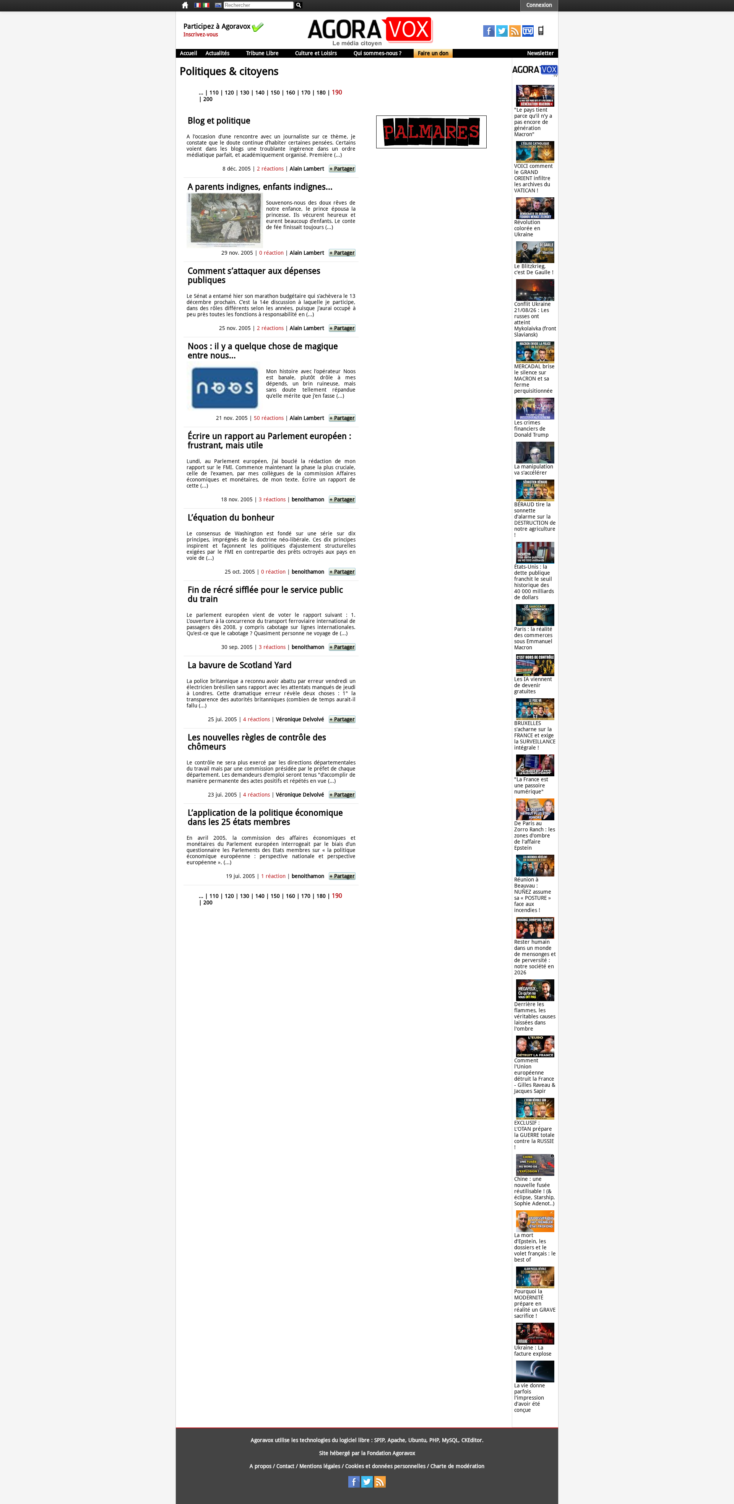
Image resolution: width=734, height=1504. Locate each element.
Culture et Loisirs (316, 53)
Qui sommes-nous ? (377, 53)
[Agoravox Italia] (206, 5)
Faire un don (433, 53)
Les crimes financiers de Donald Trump (531, 428)
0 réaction (271, 253)
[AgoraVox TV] (528, 35)
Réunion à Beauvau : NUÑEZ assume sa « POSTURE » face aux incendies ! (532, 894)
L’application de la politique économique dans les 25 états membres (265, 817)
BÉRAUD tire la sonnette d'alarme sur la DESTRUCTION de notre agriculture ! (535, 519)
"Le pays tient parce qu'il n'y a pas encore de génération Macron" (533, 122)
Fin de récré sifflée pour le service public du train (265, 594)
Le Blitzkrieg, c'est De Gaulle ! (534, 269)
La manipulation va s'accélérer (533, 469)
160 (290, 92)
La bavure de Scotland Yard (240, 665)
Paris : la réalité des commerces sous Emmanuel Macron (533, 638)
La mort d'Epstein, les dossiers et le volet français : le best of (535, 1247)
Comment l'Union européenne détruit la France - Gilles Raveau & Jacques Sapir (534, 1075)
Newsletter (540, 53)
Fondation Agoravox (391, 1453)
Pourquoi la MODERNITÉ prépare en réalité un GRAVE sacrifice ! (534, 1303)
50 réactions (269, 418)
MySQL (450, 1440)
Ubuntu (417, 1440)
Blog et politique (219, 120)
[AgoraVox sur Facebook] (489, 35)
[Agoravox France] (197, 5)
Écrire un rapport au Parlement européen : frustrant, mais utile (269, 440)
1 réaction (273, 876)
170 (305, 92)
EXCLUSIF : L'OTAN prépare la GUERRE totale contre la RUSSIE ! (534, 1135)
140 (260, 92)
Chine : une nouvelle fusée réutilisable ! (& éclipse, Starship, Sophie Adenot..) (534, 1191)
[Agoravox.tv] (535, 75)
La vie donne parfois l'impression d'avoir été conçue (529, 1397)
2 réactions (270, 169)
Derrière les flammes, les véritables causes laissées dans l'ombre (534, 1016)
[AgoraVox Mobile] (541, 35)
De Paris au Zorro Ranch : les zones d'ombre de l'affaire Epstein (534, 835)
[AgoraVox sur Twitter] (502, 35)
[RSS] (515, 35)
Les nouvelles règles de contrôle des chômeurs (257, 742)
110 (214, 92)
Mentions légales (319, 1466)
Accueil (188, 53)
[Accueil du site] (371, 46)
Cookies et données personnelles (385, 1466)
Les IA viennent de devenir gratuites (533, 685)
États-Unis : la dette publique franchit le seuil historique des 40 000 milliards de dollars (534, 582)
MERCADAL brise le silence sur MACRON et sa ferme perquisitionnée (534, 378)
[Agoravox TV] (216, 5)
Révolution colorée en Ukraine (527, 228)
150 (275, 92)
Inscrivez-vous (201, 34)
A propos (260, 1466)
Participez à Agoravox (217, 26)
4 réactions (256, 719)
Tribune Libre (262, 53)
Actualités (217, 53)
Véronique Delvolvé (300, 719)
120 (229, 92)
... (201, 92)
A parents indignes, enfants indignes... (260, 187)
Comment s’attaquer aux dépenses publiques (254, 275)
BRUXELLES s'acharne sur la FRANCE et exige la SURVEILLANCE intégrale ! (534, 735)
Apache (396, 1440)
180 (321, 92)
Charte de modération (457, 1466)
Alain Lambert (307, 169)
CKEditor (471, 1440)
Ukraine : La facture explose (533, 1351)
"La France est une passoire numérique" (531, 785)
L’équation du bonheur (231, 517)
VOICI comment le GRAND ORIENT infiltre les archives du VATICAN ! (533, 178)
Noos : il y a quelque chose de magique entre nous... (263, 350)
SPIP (379, 1440)
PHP (434, 1440)
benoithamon (308, 499)
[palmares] (431, 146)
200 (208, 99)
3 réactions (272, 499)
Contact (285, 1466)
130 (244, 92)
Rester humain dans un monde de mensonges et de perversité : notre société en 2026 (535, 957)
